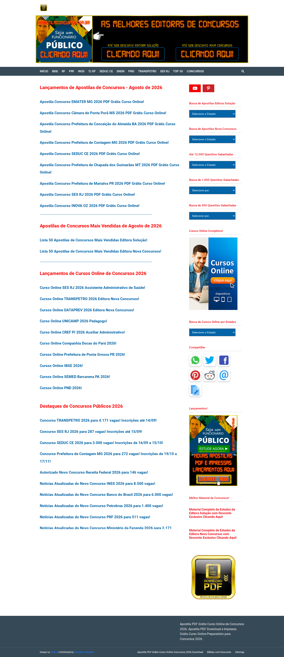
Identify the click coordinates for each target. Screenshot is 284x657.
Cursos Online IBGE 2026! (61, 365)
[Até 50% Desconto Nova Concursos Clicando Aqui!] (209, 39)
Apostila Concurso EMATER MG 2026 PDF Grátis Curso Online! (92, 102)
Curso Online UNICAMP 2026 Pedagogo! (73, 321)
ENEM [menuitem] (120, 71)
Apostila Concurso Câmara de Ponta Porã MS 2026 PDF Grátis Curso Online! (103, 113)
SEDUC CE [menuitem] (106, 71)
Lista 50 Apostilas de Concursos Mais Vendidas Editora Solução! (93, 240)
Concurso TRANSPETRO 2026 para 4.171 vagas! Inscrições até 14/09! (98, 420)
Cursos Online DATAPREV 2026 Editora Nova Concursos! (87, 310)
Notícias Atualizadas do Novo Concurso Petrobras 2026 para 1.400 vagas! (101, 506)
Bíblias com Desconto (219, 652)
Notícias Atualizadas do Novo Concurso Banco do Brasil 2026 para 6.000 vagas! (106, 494)
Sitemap (239, 652)
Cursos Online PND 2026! (61, 388)
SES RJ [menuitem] (164, 71)
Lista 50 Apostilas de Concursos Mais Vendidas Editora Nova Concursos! (100, 251)
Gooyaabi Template (84, 652)
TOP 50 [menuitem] (178, 71)
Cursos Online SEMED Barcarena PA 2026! (75, 376)
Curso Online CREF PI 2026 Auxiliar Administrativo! (82, 332)
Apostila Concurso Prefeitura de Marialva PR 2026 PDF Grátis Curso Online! (102, 183)
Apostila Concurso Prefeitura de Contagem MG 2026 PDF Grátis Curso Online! (104, 142)
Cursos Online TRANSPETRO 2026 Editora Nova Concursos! (89, 299)
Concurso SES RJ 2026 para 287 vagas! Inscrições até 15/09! (91, 431)
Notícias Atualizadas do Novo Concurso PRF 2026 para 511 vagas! (95, 517)
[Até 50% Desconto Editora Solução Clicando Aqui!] (103, 39)
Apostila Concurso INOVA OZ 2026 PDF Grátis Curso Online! (89, 205)
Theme (54, 652)
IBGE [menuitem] (55, 71)
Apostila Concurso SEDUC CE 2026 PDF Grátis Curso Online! (90, 153)
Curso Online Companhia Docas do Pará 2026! (78, 343)
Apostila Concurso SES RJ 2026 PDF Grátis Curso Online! (87, 194)
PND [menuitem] (131, 71)
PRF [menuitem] (71, 71)
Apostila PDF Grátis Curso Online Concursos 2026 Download (170, 652)
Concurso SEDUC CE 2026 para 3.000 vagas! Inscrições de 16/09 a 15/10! (101, 443)
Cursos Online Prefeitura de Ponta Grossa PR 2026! (82, 354)
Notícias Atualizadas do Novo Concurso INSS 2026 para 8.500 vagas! (97, 483)
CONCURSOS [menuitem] (195, 71)
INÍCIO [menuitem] (44, 71)
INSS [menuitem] (81, 71)
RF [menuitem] (63, 71)
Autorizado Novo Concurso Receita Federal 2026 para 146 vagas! (94, 472)
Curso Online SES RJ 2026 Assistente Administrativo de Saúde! (92, 287)
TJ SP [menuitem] (92, 71)
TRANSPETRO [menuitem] (147, 71)
